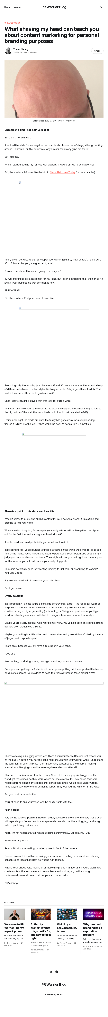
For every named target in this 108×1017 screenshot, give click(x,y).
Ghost (60, 994)
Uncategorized (12, 23)
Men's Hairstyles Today (62, 172)
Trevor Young (20, 49)
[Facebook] (56, 971)
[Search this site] (101, 7)
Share (97, 50)
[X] (51, 971)
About (17, 7)
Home (7, 7)
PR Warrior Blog (54, 7)
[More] (26, 7)
